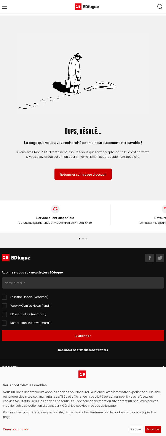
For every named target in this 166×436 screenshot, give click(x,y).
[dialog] (83, 401)
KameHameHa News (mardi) (30, 323)
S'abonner (83, 336)
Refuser (136, 429)
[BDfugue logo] (87, 6)
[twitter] (160, 258)
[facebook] (149, 258)
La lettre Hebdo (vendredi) (29, 297)
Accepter (153, 429)
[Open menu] (4, 6)
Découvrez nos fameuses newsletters (83, 350)
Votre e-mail (14, 283)
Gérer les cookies (15, 429)
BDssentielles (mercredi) (28, 314)
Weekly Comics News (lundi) (30, 305)
